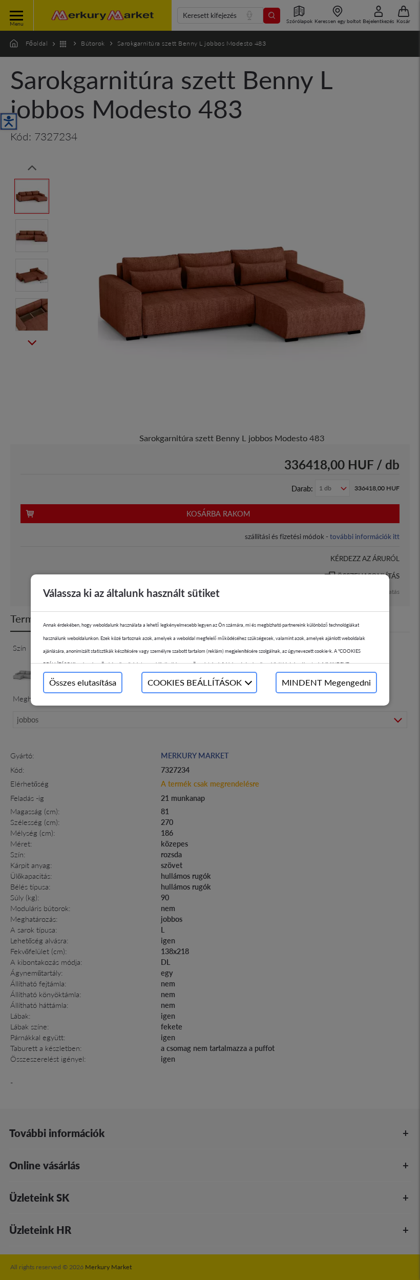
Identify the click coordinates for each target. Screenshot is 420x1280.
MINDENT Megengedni (326, 682)
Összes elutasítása (82, 682)
